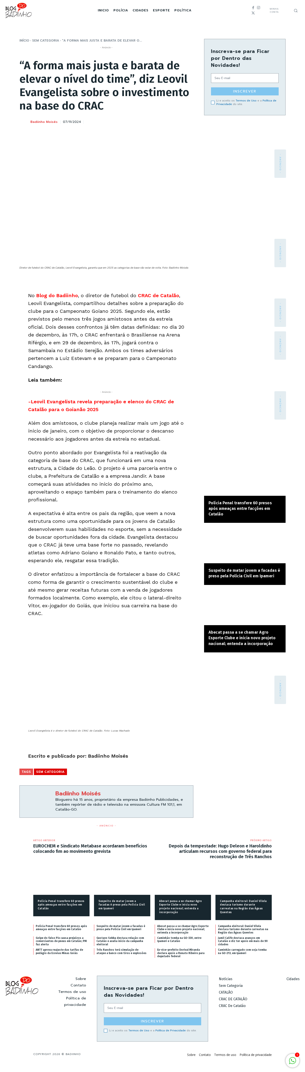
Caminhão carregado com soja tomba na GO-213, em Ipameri (242, 951)
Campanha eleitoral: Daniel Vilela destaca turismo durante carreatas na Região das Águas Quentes (243, 929)
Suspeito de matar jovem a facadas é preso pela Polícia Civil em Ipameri (121, 905)
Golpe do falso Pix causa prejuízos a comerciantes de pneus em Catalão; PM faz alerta (61, 941)
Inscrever (244, 91)
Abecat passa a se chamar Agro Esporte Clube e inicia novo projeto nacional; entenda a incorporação (242, 638)
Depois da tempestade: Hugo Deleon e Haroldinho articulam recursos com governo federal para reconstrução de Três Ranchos (220, 851)
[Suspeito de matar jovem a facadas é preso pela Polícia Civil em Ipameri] (245, 545)
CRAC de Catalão (158, 295)
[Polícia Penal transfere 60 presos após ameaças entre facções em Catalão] (245, 478)
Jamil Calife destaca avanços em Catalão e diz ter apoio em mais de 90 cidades (243, 941)
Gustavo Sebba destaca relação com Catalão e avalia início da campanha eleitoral (120, 941)
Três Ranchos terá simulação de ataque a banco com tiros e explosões (121, 951)
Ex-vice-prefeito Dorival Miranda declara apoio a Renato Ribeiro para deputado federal (181, 953)
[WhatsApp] (178, 121)
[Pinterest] (167, 121)
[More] (188, 121)
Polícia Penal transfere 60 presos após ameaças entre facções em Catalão (240, 508)
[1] (292, 1063)
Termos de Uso (246, 101)
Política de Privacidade (170, 1030)
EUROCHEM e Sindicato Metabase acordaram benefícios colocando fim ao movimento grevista (90, 848)
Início (24, 40)
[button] (296, 10)
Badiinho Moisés (44, 122)
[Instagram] (258, 8)
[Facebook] (253, 8)
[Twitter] (253, 13)
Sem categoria (45, 40)
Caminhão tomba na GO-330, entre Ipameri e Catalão (179, 939)
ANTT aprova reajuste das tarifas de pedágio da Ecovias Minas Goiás (59, 951)
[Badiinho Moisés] (24, 122)
